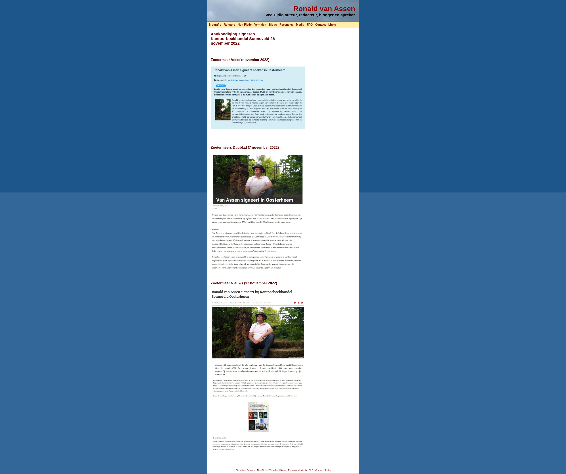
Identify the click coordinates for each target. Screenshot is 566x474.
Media (300, 24)
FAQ (310, 24)
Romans (229, 24)
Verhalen (260, 24)
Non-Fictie (245, 24)
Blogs (273, 24)
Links (332, 24)
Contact (320, 24)
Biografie (215, 24)
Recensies (286, 24)
